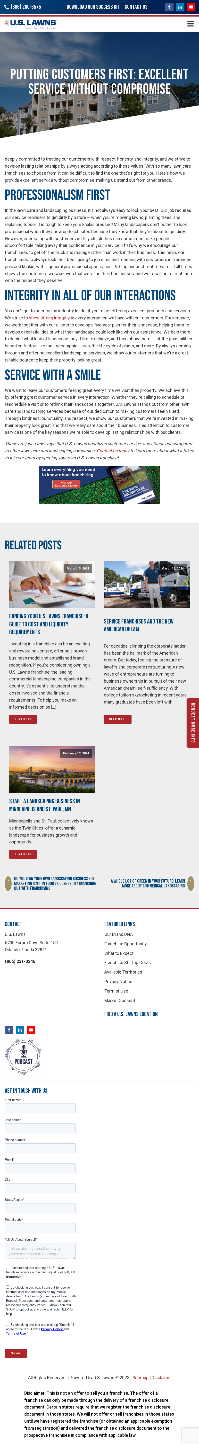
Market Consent (119, 1000)
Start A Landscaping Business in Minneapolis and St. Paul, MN (44, 805)
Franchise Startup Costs (127, 962)
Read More (23, 719)
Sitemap (141, 1377)
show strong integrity (49, 317)
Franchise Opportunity (125, 943)
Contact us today (113, 450)
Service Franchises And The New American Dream (139, 625)
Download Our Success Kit (93, 6)
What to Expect (118, 953)
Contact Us (136, 6)
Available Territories (123, 972)
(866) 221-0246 (20, 961)
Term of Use (116, 991)
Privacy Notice (118, 981)
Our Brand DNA (118, 934)
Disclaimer (162, 1377)
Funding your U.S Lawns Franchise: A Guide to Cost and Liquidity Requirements (48, 624)
